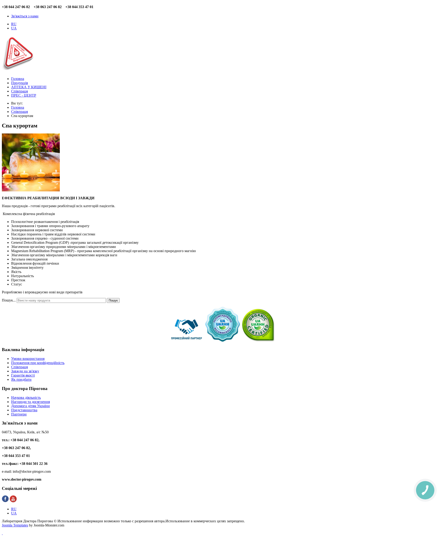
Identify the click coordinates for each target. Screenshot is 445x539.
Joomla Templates (15, 525)
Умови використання (27, 359)
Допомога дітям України (30, 406)
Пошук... (9, 300)
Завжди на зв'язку (25, 371)
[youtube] (13, 501)
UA (14, 28)
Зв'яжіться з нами (24, 16)
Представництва (24, 410)
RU (13, 24)
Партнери (19, 414)
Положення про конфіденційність (37, 363)
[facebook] (5, 501)
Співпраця (19, 367)
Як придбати (21, 379)
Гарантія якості (23, 375)
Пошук (113, 300)
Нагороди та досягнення (30, 402)
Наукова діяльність (26, 397)
